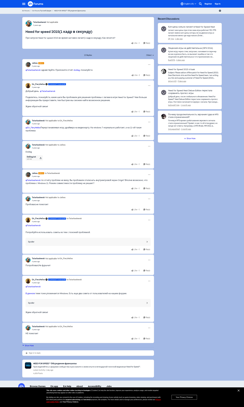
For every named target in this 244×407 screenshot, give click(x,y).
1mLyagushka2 (174, 129)
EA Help (67, 386)
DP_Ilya (171, 39)
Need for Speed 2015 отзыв (181, 69)
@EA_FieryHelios (33, 127)
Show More (29, 345)
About (79, 386)
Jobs (109, 386)
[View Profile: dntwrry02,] (163, 71)
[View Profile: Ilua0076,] (163, 50)
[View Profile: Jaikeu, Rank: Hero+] (28, 64)
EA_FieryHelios (38, 84)
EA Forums (26, 11)
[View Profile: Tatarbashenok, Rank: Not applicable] (29, 23)
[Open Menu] (220, 10)
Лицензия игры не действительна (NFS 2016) (190, 48)
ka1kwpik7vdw (173, 105)
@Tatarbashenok (33, 70)
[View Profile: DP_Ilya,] (163, 28)
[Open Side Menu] (24, 4)
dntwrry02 (172, 81)
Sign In (217, 4)
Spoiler (31, 241)
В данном (30, 293)
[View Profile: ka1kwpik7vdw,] (163, 92)
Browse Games (37, 386)
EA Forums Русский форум (41, 11)
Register (208, 4)
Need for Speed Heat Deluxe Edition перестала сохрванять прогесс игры (190, 92)
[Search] (200, 3)
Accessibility (94, 386)
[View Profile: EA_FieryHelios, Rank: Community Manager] (28, 85)
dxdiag (77, 70)
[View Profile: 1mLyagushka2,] (163, 116)
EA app (54, 386)
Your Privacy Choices (184, 397)
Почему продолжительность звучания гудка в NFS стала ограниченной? (193, 115)
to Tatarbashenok (52, 173)
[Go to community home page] (35, 3)
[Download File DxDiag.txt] (40, 158)
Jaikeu (35, 63)
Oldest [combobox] (150, 55)
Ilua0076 (171, 60)
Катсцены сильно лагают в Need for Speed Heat (191, 27)
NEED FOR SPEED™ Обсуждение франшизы (70, 11)
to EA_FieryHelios (65, 120)
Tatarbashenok (39, 22)
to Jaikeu (61, 145)
